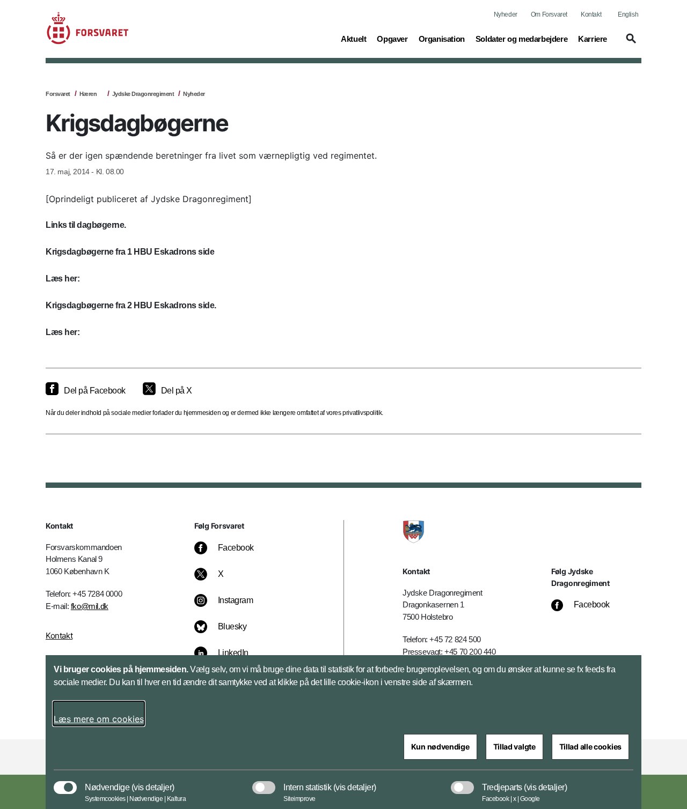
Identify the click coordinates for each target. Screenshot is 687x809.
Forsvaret (58, 94)
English (628, 14)
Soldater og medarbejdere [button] (521, 38)
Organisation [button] (442, 38)
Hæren (88, 94)
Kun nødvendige (440, 746)
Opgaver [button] (392, 38)
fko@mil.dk (89, 606)
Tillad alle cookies (590, 746)
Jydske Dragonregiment (143, 94)
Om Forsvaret (549, 14)
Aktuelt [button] (353, 38)
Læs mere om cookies (99, 719)
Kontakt (591, 14)
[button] (629, 43)
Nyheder (505, 14)
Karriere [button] (592, 38)
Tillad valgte (514, 746)
